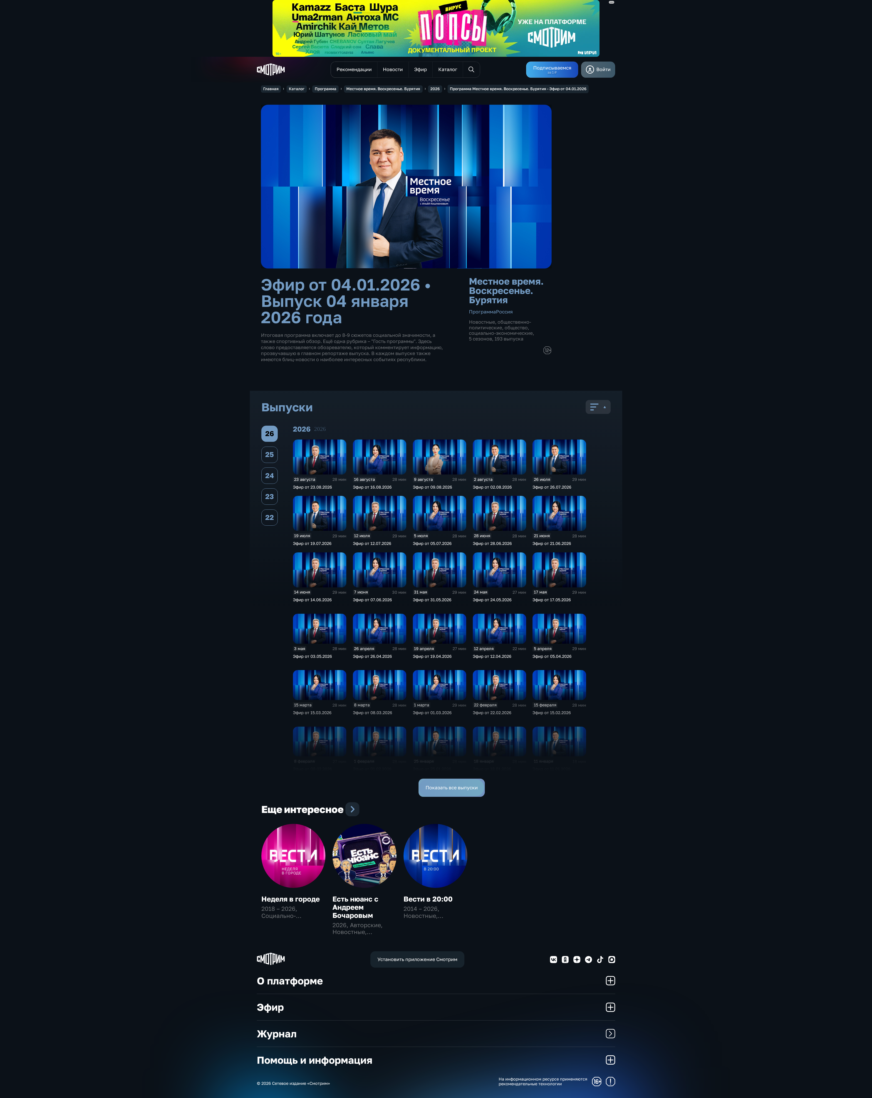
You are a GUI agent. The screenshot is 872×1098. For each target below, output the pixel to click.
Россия (504, 312)
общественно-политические (500, 324)
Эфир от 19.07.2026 (312, 543)
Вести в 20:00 (428, 899)
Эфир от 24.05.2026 (492, 599)
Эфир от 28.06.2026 (492, 543)
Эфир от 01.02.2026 (372, 768)
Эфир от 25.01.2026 (432, 768)
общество (516, 327)
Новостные (482, 322)
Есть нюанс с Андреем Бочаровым (355, 907)
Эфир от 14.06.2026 (312, 599)
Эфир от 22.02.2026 (492, 712)
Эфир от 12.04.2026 (492, 656)
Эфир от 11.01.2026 (551, 768)
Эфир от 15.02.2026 (552, 712)
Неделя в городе (290, 899)
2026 (435, 89)
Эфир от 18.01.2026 (492, 768)
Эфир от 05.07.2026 (432, 543)
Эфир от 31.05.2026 (432, 599)
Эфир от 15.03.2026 (312, 712)
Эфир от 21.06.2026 (552, 543)
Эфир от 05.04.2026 (552, 656)
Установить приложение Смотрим (417, 959)
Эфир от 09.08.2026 (432, 486)
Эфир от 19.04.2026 (432, 656)
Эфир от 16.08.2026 (372, 486)
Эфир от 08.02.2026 (312, 768)
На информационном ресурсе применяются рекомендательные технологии (543, 1081)
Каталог (297, 89)
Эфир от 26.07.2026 (552, 486)
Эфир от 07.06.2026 (372, 599)
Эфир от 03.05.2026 (312, 656)
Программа (325, 89)
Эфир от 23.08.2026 (312, 486)
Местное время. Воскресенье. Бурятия (383, 89)
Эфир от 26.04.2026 (372, 656)
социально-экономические (501, 333)
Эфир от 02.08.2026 (492, 486)
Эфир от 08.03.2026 (372, 712)
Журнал (277, 1034)
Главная (271, 89)
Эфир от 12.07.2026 (372, 543)
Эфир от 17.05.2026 (552, 599)
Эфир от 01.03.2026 (432, 712)
